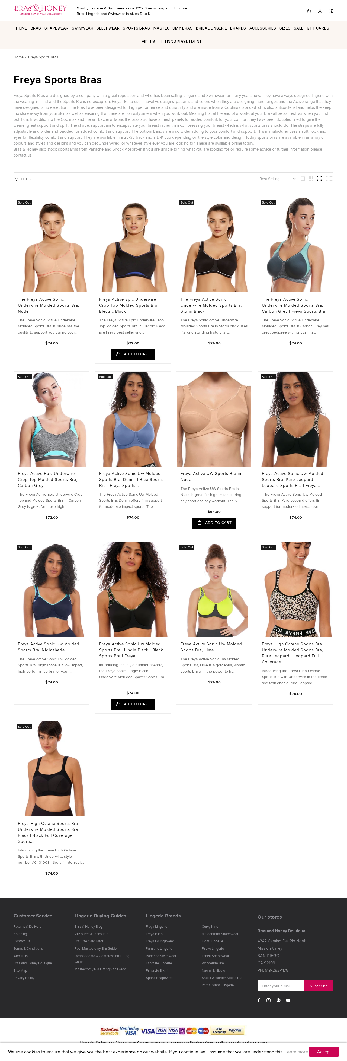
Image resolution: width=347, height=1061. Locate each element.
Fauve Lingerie (213, 948)
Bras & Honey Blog (88, 926)
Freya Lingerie (156, 926)
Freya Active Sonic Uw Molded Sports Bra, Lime (211, 647)
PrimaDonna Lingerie (218, 985)
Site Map (20, 970)
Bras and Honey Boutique (33, 963)
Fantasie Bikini (157, 970)
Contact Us (22, 941)
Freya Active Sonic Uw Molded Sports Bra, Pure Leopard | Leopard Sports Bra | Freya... (292, 479)
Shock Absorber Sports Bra (222, 977)
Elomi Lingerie (212, 941)
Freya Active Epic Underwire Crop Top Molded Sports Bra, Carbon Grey (47, 479)
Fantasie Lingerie (159, 963)
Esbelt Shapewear (215, 955)
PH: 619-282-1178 (273, 970)
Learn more (296, 1052)
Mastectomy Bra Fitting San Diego (100, 969)
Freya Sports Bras (43, 57)
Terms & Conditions (28, 948)
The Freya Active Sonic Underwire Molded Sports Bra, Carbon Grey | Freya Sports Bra (293, 305)
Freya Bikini (154, 933)
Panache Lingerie (159, 948)
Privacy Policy (24, 977)
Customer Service (33, 915)
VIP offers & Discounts (91, 933)
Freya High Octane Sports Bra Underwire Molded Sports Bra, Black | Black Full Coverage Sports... (48, 832)
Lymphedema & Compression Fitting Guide (102, 958)
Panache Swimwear (161, 955)
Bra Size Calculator (89, 941)
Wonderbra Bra (213, 963)
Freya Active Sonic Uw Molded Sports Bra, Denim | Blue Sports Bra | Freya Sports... (131, 479)
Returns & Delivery (27, 926)
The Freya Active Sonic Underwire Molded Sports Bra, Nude (48, 305)
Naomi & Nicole (213, 970)
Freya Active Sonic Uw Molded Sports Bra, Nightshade (48, 647)
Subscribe (319, 986)
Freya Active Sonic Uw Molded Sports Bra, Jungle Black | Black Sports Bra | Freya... (131, 650)
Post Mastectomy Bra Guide (96, 948)
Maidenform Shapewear (220, 933)
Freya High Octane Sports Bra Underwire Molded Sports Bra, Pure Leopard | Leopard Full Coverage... (292, 653)
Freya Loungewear (160, 941)
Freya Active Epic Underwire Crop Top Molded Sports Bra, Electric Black (129, 305)
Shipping (20, 933)
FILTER (26, 179)
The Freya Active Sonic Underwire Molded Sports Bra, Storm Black (211, 305)
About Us (21, 955)
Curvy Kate (210, 926)
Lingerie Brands (163, 915)
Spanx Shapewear (160, 977)
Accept (324, 1052)
